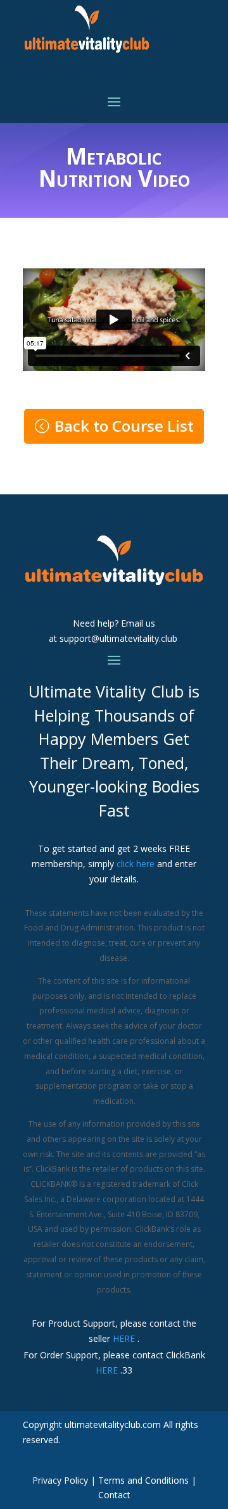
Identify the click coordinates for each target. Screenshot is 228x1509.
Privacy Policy (60, 1480)
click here (136, 864)
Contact (114, 1495)
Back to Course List (124, 425)
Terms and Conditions (143, 1480)
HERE (124, 1338)
